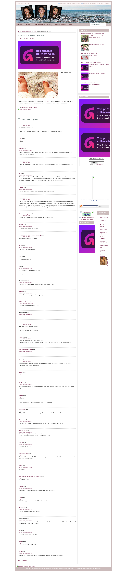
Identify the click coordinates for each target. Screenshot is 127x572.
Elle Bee (21, 383)
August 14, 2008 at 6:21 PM (25, 467)
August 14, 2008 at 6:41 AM (25, 247)
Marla (20, 372)
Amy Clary (22, 409)
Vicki (20, 173)
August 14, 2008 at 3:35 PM (25, 384)
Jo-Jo (20, 245)
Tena (20, 497)
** (19, 266)
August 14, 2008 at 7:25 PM (25, 488)
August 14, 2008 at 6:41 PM (25, 477)
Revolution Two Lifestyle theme (51, 568)
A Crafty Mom (23, 161)
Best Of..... (29, 25)
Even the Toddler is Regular (96, 44)
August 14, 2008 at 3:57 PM (25, 397)
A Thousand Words (26, 31)
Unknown (21, 323)
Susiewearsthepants (25, 214)
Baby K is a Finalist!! (94, 84)
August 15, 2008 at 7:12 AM (25, 520)
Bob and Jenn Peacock (25, 349)
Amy (20, 256)
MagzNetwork (81, 568)
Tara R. (21, 442)
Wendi (20, 465)
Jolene (21, 395)
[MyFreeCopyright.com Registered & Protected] (86, 219)
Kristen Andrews (23, 302)
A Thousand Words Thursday (43, 25)
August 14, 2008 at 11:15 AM (25, 268)
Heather (21, 224)
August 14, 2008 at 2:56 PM (25, 361)
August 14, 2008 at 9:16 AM (25, 257)
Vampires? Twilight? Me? (88, 82)
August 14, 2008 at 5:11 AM (25, 150)
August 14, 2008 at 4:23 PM (25, 411)
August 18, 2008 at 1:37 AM (25, 553)
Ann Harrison (22, 430)
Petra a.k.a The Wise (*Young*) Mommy (30, 235)
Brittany (21, 148)
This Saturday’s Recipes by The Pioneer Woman (103, 250)
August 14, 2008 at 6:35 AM (25, 215)
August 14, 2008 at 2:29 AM (25, 125)
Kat (20, 530)
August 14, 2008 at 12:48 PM (26, 303)
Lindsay (21, 187)
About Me (20, 25)
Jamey (21, 291)
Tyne (20, 198)
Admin (70, 25)
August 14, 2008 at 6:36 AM (25, 236)
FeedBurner (100, 164)
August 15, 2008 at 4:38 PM (25, 532)
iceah (20, 541)
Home (19, 31)
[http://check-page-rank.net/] (86, 212)
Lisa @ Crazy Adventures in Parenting (29, 476)
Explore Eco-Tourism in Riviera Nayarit (103, 241)
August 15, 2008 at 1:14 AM (25, 509)
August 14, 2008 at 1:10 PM (25, 314)
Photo (34, 31)
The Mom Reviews (60, 25)
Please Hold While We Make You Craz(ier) (92, 33)
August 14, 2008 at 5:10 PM (25, 432)
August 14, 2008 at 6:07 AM (25, 175)
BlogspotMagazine (72, 568)
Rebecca (21, 420)
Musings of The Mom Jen (86, 199)
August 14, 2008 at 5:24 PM (25, 444)
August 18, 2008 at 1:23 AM (25, 543)
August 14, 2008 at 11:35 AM (25, 282)
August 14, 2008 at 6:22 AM (25, 189)
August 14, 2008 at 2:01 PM (25, 338)
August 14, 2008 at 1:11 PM (25, 324)
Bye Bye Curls (93, 56)
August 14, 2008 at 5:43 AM (25, 162)
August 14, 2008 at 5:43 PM (25, 455)
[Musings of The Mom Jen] (98, 199)
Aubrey (21, 337)
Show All (107, 267)
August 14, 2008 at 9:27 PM (25, 499)
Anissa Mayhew (23, 453)
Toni (20, 138)
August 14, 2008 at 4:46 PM (25, 421)
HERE (48, 101)
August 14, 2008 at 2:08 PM (25, 351)
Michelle (21, 486)
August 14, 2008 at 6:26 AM (25, 199)
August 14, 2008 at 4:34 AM (25, 139)
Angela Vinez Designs (96, 568)
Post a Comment (22, 560)
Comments (107, 3)
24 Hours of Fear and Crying (89, 53)
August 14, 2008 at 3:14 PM (25, 374)
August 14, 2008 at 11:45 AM (25, 293)
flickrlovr (21, 508)
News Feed (77, 3)
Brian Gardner (63, 568)
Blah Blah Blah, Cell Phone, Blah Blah (91, 62)
